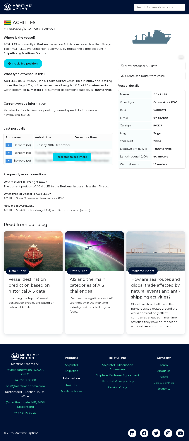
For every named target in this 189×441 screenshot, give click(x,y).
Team (164, 365)
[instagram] (168, 433)
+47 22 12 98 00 (25, 380)
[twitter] (156, 433)
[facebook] (144, 433)
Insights (71, 385)
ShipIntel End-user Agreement (117, 375)
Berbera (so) (22, 145)
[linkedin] (132, 433)
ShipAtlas (71, 371)
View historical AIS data (140, 66)
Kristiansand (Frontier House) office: (25, 394)
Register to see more (72, 157)
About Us (163, 371)
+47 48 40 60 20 (25, 412)
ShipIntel (71, 365)
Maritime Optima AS (25, 364)
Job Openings (164, 382)
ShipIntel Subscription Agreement (117, 367)
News (164, 377)
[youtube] (180, 433)
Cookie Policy (117, 387)
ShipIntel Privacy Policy (118, 381)
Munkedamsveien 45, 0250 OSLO (25, 372)
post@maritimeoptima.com (25, 386)
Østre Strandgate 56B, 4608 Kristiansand (25, 404)
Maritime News (71, 391)
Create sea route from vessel (145, 76)
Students (163, 388)
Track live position (25, 63)
